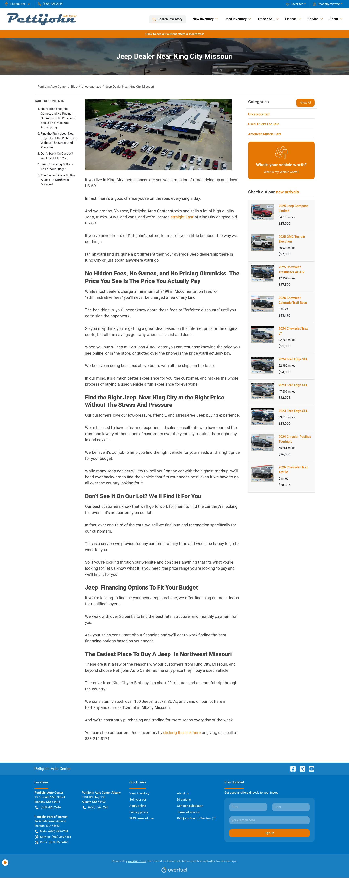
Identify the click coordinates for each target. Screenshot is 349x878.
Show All (305, 102)
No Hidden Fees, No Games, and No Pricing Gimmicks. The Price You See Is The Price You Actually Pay (58, 118)
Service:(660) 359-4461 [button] (55, 837)
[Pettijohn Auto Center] (41, 19)
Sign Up (269, 833)
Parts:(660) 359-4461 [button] (54, 842)
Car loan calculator (190, 806)
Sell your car (137, 799)
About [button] (333, 19)
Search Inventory (170, 19)
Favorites (297, 4)
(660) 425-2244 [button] (53, 4)
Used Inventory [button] (236, 19)
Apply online (137, 806)
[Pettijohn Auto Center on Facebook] (291, 768)
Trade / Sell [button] (266, 19)
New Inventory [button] (203, 19)
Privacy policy (138, 812)
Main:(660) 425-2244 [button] (54, 831)
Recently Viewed (329, 4)
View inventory (139, 793)
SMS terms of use (141, 818)
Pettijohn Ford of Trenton (194, 818)
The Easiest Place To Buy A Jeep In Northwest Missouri (58, 180)
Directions (184, 799)
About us (183, 793)
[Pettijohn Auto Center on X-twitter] (300, 768)
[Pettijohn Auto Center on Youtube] (310, 768)
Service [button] (313, 19)
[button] (19, 4)
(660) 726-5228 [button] (98, 807)
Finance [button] (291, 19)
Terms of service (188, 812)
